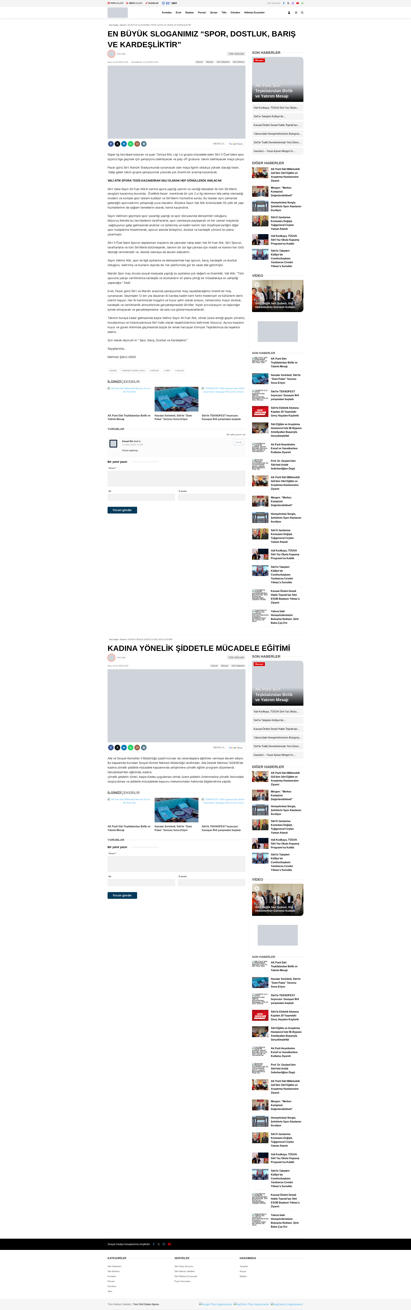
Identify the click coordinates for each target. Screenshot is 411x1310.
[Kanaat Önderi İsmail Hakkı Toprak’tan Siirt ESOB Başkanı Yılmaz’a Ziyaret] (260, 599)
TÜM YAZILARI (236, 54)
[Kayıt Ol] (289, 13)
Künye (243, 1271)
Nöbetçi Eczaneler (254, 12)
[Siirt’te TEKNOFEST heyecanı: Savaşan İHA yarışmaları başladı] (223, 399)
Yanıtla (238, 442)
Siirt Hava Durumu (184, 1266)
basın (114, 371)
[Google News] (235, 143)
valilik (180, 371)
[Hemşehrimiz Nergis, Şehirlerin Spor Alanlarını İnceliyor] (260, 211)
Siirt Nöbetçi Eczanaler (186, 1276)
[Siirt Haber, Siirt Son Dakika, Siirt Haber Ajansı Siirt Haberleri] (118, 17)
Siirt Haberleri (223, 62)
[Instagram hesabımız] (293, 3)
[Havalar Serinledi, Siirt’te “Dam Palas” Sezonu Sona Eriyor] (176, 399)
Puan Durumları (183, 1281)
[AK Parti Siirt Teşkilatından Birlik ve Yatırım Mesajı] (129, 399)
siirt (168, 371)
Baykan (189, 12)
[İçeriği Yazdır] (144, 144)
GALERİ (117, 3)
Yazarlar (244, 1266)
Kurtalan (167, 12)
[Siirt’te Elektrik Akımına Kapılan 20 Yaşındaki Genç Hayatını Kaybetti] (260, 416)
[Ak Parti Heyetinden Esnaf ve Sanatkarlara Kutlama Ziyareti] (260, 451)
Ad (109, 491)
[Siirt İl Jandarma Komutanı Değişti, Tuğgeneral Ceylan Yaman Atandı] (260, 225)
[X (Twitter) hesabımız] (288, 3)
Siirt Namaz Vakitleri (185, 1271)
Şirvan (213, 12)
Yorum (112, 468)
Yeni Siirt (121, 54)
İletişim (243, 1276)
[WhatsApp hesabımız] (302, 3)
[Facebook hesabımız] (283, 3)
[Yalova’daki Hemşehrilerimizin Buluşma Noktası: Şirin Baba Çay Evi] (260, 621)
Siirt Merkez (238, 62)
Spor (110, 1291)
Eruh (178, 12)
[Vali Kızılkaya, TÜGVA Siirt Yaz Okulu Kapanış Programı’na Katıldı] (260, 244)
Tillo (224, 12)
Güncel (199, 62)
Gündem (235, 12)
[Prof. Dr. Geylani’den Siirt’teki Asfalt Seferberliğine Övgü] (260, 469)
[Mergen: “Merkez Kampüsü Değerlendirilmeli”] (260, 196)
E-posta (183, 491)
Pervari (202, 12)
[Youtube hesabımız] (297, 3)
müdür (155, 371)
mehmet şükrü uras (134, 371)
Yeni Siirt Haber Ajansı (146, 1304)
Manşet (209, 62)
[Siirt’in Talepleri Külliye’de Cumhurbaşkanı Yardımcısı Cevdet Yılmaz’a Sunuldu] (260, 259)
